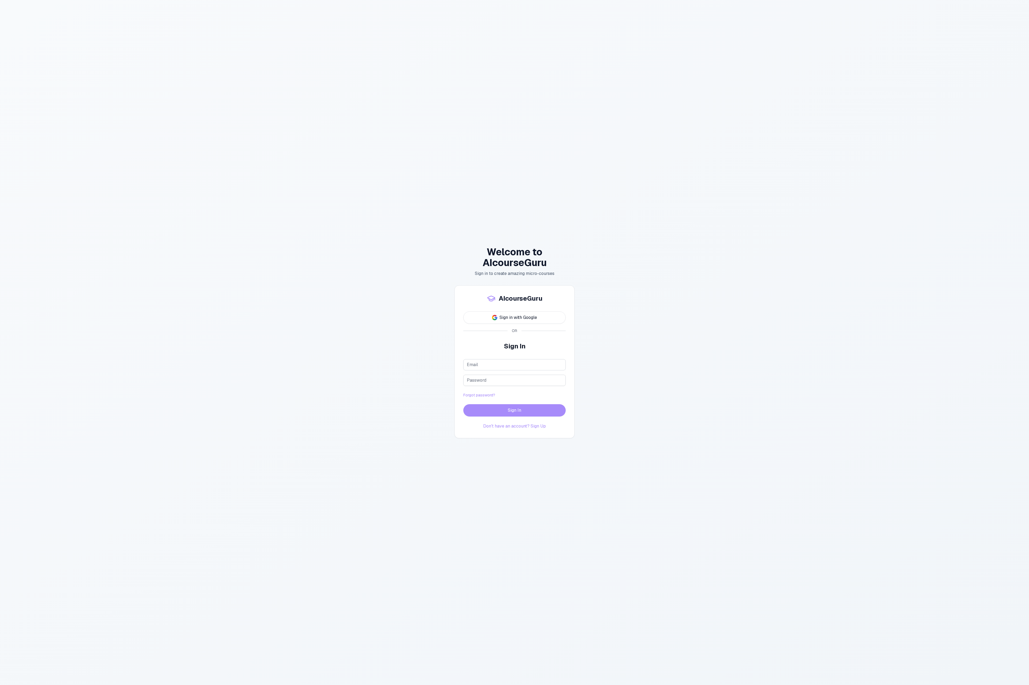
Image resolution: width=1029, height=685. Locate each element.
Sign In (514, 410)
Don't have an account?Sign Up (514, 426)
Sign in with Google (518, 317)
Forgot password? (479, 395)
